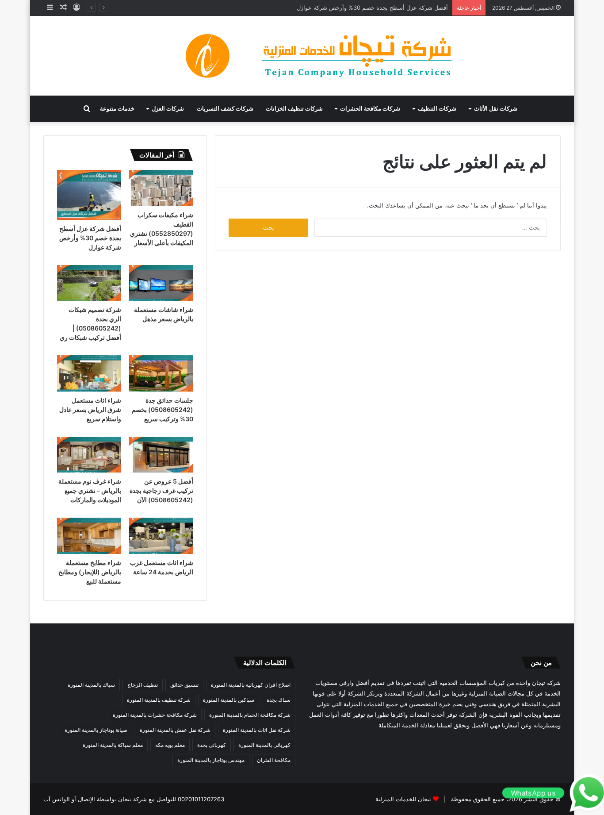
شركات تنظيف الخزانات (294, 108)
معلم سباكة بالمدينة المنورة (113, 745)
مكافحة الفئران (274, 760)
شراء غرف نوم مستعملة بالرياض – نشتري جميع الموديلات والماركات (89, 490)
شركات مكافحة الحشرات (370, 108)
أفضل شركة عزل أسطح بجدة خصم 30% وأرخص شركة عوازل (372, 7)
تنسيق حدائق (184, 684)
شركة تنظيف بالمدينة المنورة (159, 699)
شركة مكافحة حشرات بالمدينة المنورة (155, 714)
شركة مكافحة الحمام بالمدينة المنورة (250, 714)
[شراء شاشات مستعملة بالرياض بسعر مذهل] (161, 283)
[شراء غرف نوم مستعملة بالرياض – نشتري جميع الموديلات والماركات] (89, 455)
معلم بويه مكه (170, 745)
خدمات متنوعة (117, 108)
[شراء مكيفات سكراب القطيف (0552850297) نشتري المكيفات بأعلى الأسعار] (161, 188)
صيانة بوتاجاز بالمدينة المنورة (96, 730)
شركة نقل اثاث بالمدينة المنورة (257, 730)
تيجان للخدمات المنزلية (403, 799)
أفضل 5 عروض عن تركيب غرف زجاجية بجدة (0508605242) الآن (161, 490)
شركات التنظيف (437, 108)
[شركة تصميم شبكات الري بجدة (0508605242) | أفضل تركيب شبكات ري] (89, 283)
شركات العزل (168, 108)
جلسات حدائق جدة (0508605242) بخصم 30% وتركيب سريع (162, 409)
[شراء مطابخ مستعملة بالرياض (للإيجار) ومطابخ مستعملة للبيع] (89, 536)
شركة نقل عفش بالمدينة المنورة (175, 730)
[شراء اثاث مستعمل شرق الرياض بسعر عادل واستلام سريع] (89, 373)
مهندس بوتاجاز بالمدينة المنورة (211, 760)
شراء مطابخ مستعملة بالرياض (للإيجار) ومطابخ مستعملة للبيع (89, 572)
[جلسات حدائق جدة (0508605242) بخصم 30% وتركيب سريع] (161, 373)
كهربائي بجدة (211, 745)
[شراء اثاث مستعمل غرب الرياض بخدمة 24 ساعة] (161, 536)
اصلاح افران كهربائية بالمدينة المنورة (251, 684)
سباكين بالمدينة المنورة (228, 699)
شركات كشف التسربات (225, 108)
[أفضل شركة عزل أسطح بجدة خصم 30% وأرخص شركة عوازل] (89, 195)
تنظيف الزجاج (142, 684)
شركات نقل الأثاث (495, 108)
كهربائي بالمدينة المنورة (264, 745)
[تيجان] (302, 56)
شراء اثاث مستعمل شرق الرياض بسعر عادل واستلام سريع (90, 409)
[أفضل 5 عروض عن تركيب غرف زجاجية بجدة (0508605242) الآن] (161, 455)
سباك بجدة (279, 699)
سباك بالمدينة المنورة (91, 684)
